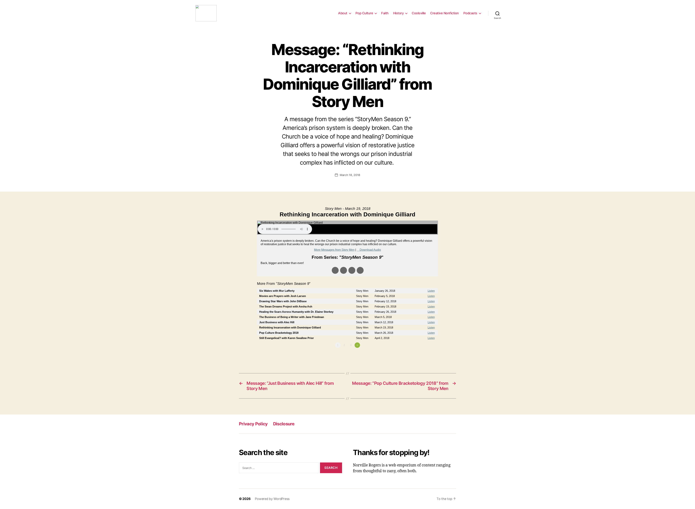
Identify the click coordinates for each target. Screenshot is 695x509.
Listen (431, 290)
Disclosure (283, 423)
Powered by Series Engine (424, 355)
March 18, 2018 (350, 175)
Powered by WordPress (272, 499)
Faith (385, 13)
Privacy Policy (253, 423)
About (342, 13)
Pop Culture (364, 13)
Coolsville (419, 13)
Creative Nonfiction (444, 13)
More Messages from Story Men (334, 249)
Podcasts (470, 13)
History (398, 13)
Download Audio (370, 249)
